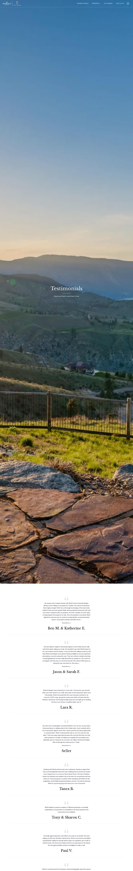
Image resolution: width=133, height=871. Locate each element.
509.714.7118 (120, 3)
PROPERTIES (95, 3)
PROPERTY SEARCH (82, 3)
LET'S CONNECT (108, 3)
